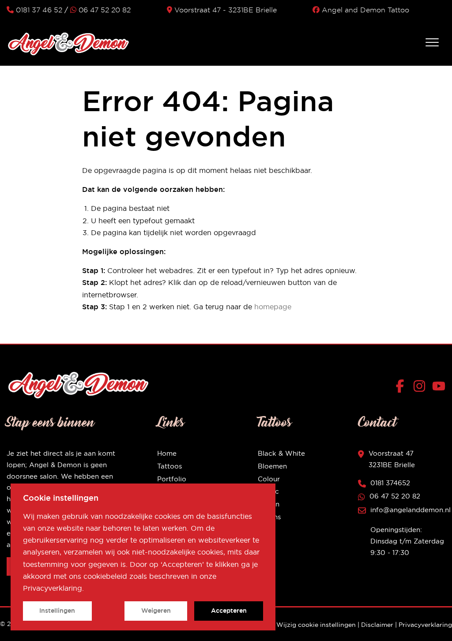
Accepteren (229, 611)
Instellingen (57, 611)
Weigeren (156, 611)
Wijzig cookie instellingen (316, 625)
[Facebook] (402, 387)
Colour (269, 479)
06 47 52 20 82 (105, 9)
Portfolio (171, 479)
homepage (272, 306)
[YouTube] (438, 387)
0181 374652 (390, 483)
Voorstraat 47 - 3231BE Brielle (225, 9)
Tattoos (169, 466)
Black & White (281, 453)
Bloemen (272, 466)
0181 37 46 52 (39, 9)
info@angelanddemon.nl (410, 510)
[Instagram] (421, 387)
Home (167, 453)
